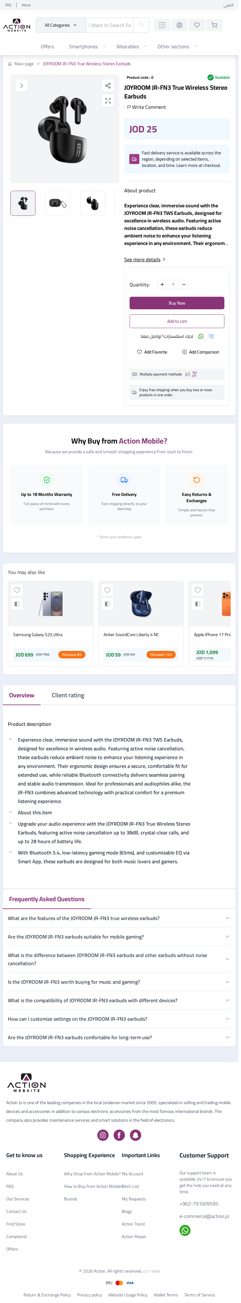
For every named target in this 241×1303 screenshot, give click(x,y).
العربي (228, 5)
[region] (64, 128)
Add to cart (177, 321)
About (26, 5)
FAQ (8, 5)
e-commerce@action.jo (204, 1216)
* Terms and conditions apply (119, 536)
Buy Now (177, 303)
